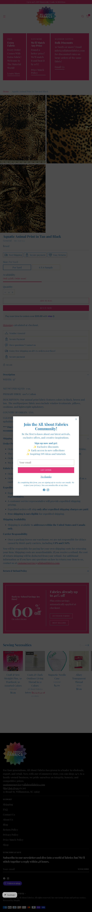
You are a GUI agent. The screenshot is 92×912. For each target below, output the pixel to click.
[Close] (76, 419)
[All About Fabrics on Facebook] (44, 490)
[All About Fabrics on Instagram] (47, 490)
